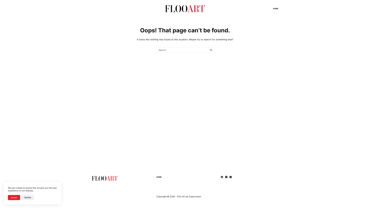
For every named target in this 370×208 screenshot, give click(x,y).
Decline (27, 197)
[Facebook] (222, 177)
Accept (14, 197)
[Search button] (211, 50)
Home (275, 9)
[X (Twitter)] (226, 177)
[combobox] (182, 50)
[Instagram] (231, 177)
